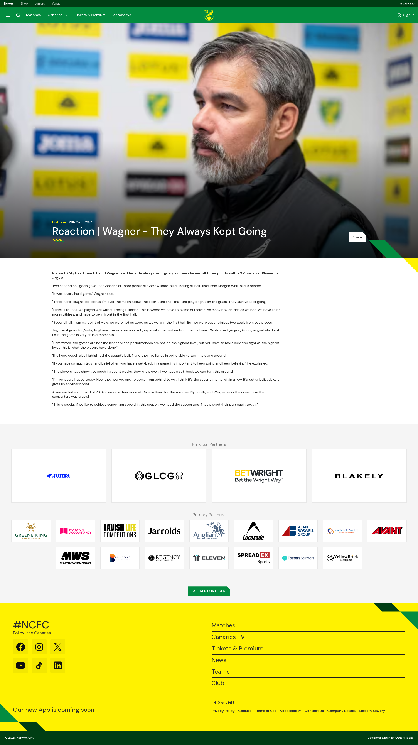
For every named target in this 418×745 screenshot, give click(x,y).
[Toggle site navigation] (8, 15)
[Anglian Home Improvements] (209, 531)
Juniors (40, 3)
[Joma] (59, 476)
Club (218, 683)
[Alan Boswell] (298, 531)
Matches (33, 15)
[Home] (209, 15)
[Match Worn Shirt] (75, 558)
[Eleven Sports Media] (209, 558)
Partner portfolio (209, 591)
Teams (221, 672)
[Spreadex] (253, 558)
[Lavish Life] (120, 531)
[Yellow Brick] (342, 558)
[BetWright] (259, 476)
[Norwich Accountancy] (75, 531)
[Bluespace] (120, 558)
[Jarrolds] (164, 531)
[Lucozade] (253, 531)
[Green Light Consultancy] (159, 476)
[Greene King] (31, 531)
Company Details (341, 711)
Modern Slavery (372, 711)
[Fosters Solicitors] (298, 558)
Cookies (244, 711)
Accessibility (290, 711)
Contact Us (314, 711)
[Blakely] (408, 3)
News (219, 660)
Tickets (8, 3)
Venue (56, 3)
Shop (24, 3)
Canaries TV (58, 15)
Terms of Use (265, 711)
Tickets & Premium (90, 15)
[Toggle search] (18, 15)
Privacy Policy (223, 711)
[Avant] (387, 531)
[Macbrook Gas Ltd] (342, 531)
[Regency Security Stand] (164, 558)
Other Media (404, 738)
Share (357, 237)
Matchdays (121, 15)
